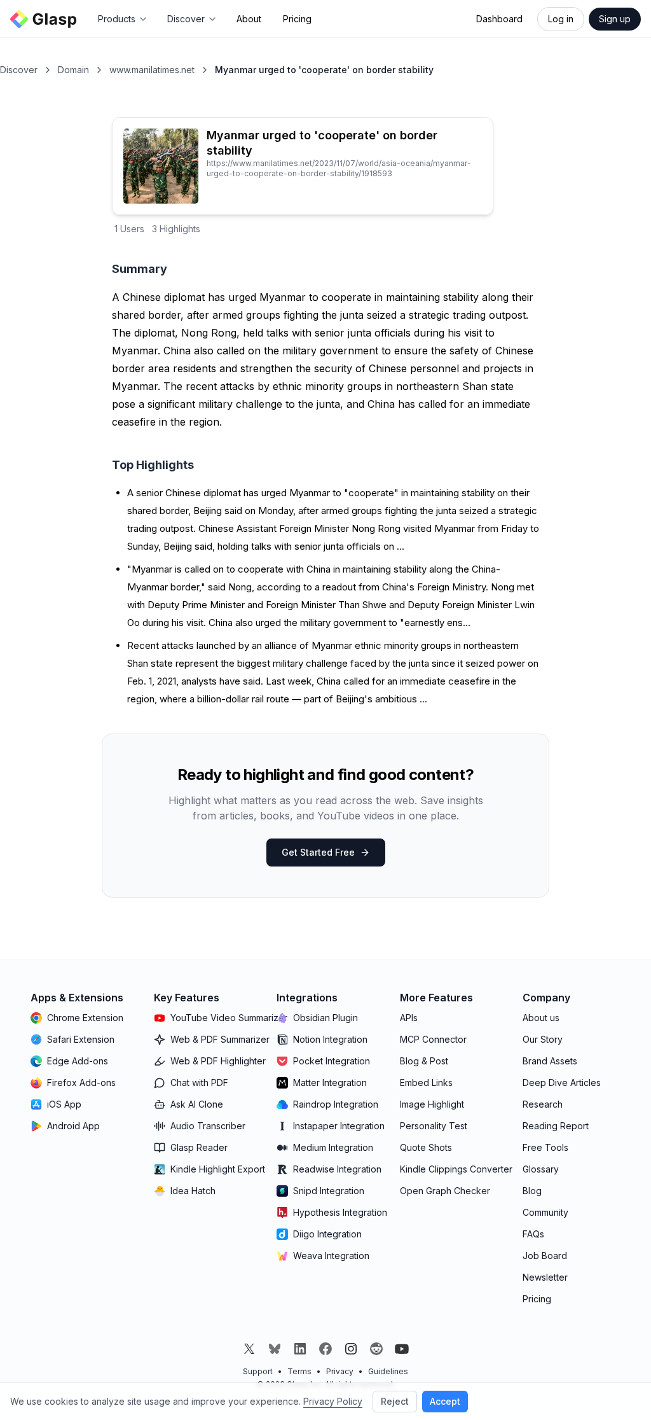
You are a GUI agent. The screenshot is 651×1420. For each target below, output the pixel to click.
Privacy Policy (332, 1401)
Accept (445, 1401)
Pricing (297, 18)
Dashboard (499, 18)
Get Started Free (318, 852)
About (248, 18)
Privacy (339, 1371)
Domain (73, 69)
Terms (299, 1371)
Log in (560, 18)
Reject (395, 1401)
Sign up (615, 18)
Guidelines (388, 1371)
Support (258, 1371)
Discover (19, 69)
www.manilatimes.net (152, 69)
